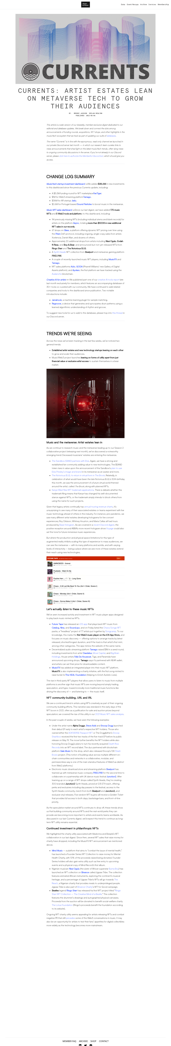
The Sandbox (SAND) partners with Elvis (70, 461)
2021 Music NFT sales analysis (109, 714)
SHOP (93, 1041)
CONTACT (104, 1041)
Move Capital (99, 653)
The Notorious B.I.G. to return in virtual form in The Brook (78, 475)
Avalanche (57, 274)
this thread (117, 313)
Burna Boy (114, 868)
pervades (70, 918)
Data (123, 4)
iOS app (83, 624)
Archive (143, 4)
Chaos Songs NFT (112, 627)
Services (152, 4)
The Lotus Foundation (62, 905)
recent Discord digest (104, 524)
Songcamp (110, 631)
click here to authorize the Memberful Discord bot (81, 156)
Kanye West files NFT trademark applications (73, 490)
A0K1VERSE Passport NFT (80, 732)
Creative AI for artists (56, 279)
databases (111, 135)
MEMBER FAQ (69, 1041)
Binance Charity (84, 887)
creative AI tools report (108, 279)
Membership (163, 4)
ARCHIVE (83, 1041)
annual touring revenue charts (98, 506)
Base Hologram (66, 524)
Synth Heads (60, 252)
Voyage (109, 528)
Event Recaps (133, 4)
